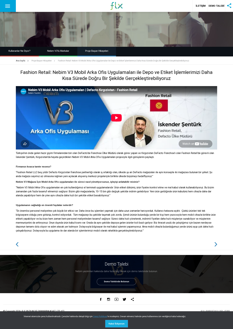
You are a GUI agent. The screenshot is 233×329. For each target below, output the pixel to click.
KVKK (227, 311)
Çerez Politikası (100, 316)
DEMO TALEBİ (216, 5)
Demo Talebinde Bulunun (116, 281)
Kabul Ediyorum (117, 323)
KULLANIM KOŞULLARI (212, 311)
